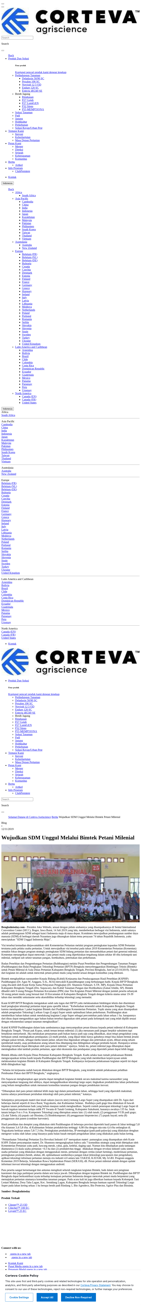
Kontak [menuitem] (12, 177)
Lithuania (27, 303)
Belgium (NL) (29, 257)
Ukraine (26, 340)
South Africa (29, 195)
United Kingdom (31, 343)
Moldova (27, 306)
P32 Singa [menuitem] (27, 106)
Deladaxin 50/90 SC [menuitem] (33, 78)
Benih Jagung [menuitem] (22, 93)
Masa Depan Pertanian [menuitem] (27, 140)
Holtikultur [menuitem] (21, 121)
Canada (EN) (29, 396)
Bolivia (26, 353)
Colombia (27, 362)
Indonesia (7, 183)
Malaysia (27, 220)
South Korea (29, 229)
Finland (26, 278)
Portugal (26, 316)
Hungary (27, 291)
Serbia (25, 322)
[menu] (2, 3)
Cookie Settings (19, 1297)
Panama (26, 381)
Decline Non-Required (78, 1297)
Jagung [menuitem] (19, 118)
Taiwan (26, 232)
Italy (24, 297)
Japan (25, 214)
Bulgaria (26, 263)
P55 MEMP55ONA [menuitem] (33, 109)
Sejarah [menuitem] (19, 152)
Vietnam (26, 238)
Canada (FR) (29, 399)
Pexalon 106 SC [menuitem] (31, 81)
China (25, 204)
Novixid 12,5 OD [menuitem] (31, 84)
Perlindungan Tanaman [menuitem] (27, 75)
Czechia (26, 269)
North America (23, 393)
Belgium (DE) (29, 260)
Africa (18, 192)
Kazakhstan (28, 217)
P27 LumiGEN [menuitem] (30, 103)
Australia (27, 244)
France (25, 282)
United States (29, 402)
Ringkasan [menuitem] (28, 97)
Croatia (26, 266)
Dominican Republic (33, 368)
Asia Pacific (21, 198)
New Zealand (29, 248)
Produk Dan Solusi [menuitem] (18, 58)
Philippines (28, 226)
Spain (25, 331)
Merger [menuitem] (19, 146)
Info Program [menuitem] (15, 168)
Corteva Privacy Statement (95, 1285)
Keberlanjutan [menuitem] (22, 137)
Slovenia (26, 328)
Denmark (27, 272)
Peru (24, 387)
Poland (26, 312)
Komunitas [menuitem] (21, 158)
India (25, 207)
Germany (27, 285)
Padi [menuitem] (17, 115)
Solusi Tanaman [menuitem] (23, 112)
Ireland (26, 294)
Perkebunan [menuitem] (21, 124)
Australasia (21, 241)
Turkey (26, 337)
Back (11, 55)
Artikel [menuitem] (19, 165)
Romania (27, 319)
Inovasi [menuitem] (19, 134)
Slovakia (26, 325)
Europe (19, 251)
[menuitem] (40, 72)
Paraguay (27, 384)
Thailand (27, 235)
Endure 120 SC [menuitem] (30, 87)
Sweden (26, 334)
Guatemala (28, 374)
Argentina (27, 350)
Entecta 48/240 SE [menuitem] (32, 90)
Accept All (47, 1297)
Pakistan (26, 223)
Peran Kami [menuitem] (14, 143)
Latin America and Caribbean (31, 346)
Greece (26, 288)
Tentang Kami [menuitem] (16, 131)
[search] (2, 50)
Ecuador (26, 371)
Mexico (26, 377)
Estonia (26, 275)
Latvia (25, 300)
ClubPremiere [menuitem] (22, 171)
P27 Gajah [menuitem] (28, 100)
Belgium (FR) (29, 254)
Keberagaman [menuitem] (22, 155)
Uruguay (27, 390)
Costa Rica (28, 365)
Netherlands (28, 309)
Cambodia (27, 201)
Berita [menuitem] (11, 161)
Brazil (25, 356)
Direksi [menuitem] (19, 149)
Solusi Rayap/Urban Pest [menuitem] (28, 127)
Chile (25, 359)
